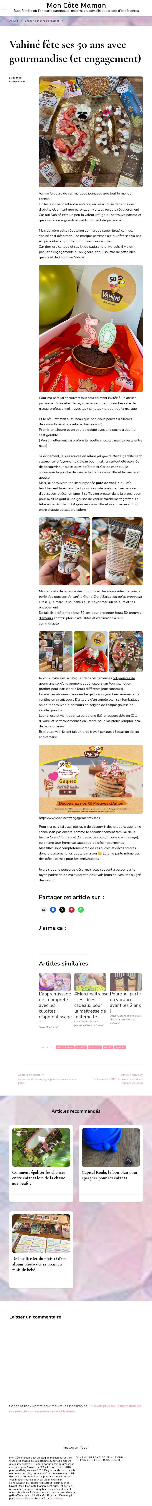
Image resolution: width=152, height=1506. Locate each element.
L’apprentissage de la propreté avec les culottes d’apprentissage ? (55, 1008)
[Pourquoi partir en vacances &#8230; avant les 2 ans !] (126, 982)
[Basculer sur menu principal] (4, 8)
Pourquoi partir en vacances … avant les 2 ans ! (125, 1002)
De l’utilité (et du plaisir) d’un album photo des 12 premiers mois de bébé (39, 1264)
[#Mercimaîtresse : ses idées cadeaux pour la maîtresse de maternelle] (90, 982)
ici (99, 424)
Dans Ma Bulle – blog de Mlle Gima (100, 1457)
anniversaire (65, 1047)
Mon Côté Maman (76, 5)
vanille (120, 1047)
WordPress (56, 1498)
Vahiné (108, 1047)
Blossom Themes (24, 1498)
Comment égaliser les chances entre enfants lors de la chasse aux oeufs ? (38, 1178)
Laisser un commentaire (21, 80)
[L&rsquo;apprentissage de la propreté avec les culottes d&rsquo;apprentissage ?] (55, 982)
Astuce (81, 1047)
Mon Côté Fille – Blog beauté (100, 1460)
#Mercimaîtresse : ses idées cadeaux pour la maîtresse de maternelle (91, 1005)
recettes (94, 1047)
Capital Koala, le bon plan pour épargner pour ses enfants (110, 1175)
